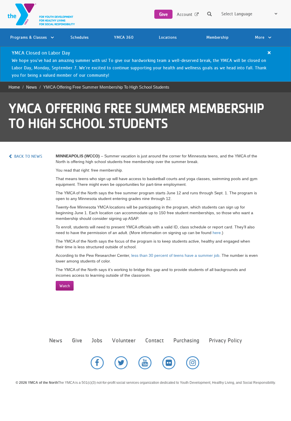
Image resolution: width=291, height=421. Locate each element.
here (217, 232)
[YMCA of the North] (39, 14)
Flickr (168, 362)
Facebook (97, 362)
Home (14, 87)
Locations (168, 37)
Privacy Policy (225, 340)
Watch (64, 286)
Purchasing (186, 340)
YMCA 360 (124, 37)
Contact (154, 340)
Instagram (192, 362)
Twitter (121, 362)
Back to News (28, 156)
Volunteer (124, 340)
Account (184, 14)
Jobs (97, 340)
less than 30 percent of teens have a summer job (175, 255)
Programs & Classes (29, 37)
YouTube (144, 362)
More (260, 37)
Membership (217, 37)
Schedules (79, 37)
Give (163, 14)
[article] (145, 64)
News (31, 87)
